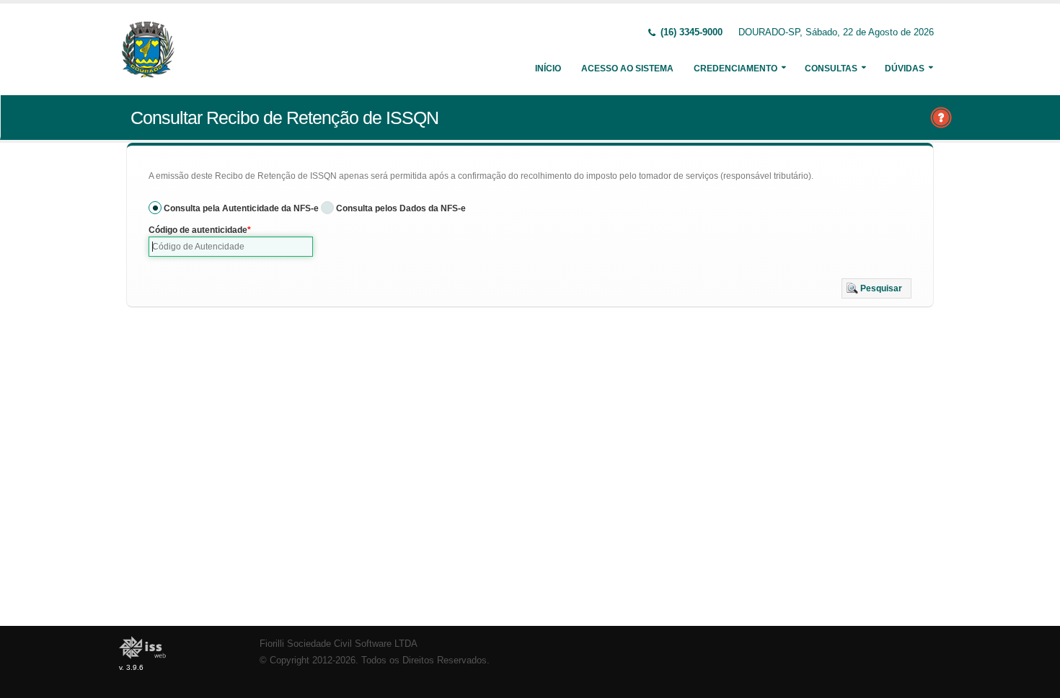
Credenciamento (735, 68)
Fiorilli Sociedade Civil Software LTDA (339, 644)
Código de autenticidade (198, 230)
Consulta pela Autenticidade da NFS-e (241, 208)
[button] (876, 288)
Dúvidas (904, 68)
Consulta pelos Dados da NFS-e (401, 208)
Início (548, 68)
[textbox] (231, 247)
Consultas (831, 68)
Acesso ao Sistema (627, 68)
